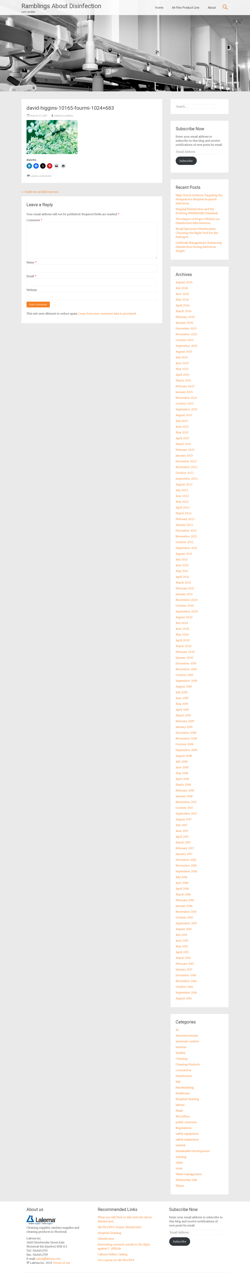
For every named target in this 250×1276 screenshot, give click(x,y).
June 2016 (182, 883)
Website (32, 290)
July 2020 (182, 623)
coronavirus (183, 1070)
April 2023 (182, 438)
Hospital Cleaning (187, 1099)
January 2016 (184, 906)
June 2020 (182, 628)
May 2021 (182, 571)
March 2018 (183, 784)
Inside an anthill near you (40, 191)
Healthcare (183, 1093)
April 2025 (182, 374)
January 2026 (184, 322)
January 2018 (184, 796)
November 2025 (186, 334)
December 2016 (186, 859)
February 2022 (185, 519)
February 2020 (185, 652)
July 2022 (182, 490)
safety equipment (187, 1133)
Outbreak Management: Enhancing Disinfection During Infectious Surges (199, 247)
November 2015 (186, 911)
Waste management (189, 1174)
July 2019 (181, 692)
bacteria (181, 1047)
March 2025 (183, 380)
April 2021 (182, 576)
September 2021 (186, 548)
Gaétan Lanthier (63, 115)
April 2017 (182, 836)
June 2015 (182, 940)
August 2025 (184, 351)
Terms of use (61, 1262)
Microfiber (183, 1116)
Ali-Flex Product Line (185, 7)
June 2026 (182, 294)
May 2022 (182, 501)
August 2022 (184, 484)
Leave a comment (40, 175)
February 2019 (185, 721)
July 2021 (182, 559)
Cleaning (182, 1058)
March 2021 (183, 582)
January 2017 (184, 854)
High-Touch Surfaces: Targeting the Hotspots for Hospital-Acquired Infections (199, 199)
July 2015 (181, 934)
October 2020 (185, 605)
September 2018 (186, 750)
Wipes (180, 1185)
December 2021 (186, 530)
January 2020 (184, 657)
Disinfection (184, 1076)
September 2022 (187, 478)
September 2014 (186, 992)
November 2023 (186, 397)
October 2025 (185, 340)
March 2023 (183, 444)
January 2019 (184, 727)
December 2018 (186, 732)
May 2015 (182, 946)
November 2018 (186, 738)
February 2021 (185, 588)
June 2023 (182, 426)
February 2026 (185, 317)
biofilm (180, 1053)
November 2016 (186, 865)
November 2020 (186, 600)
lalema (180, 1105)
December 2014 (186, 975)
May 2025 (182, 369)
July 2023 (182, 421)
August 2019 (184, 686)
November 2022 (186, 467)
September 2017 (186, 813)
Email (31, 276)
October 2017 (184, 807)
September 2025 (186, 345)
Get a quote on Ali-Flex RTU (116, 1260)
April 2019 (182, 709)
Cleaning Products (188, 1064)
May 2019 (182, 704)
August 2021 (184, 553)
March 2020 (183, 646)
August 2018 (184, 755)
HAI (178, 1081)
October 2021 (184, 542)
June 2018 (182, 767)
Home (159, 7)
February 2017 (185, 848)
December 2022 (186, 461)
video (179, 1162)
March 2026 (183, 311)
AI (177, 1029)
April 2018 (182, 779)
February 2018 (185, 790)
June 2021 (182, 565)
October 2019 (184, 675)
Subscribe (186, 161)
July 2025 (182, 357)
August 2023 (184, 415)
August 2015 (184, 929)
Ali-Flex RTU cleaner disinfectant (119, 1227)
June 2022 (182, 496)
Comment (34, 220)
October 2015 (184, 917)
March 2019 (183, 715)
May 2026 (182, 299)
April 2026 (183, 305)
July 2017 (181, 825)
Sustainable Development (193, 1151)
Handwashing (185, 1087)
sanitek (180, 1145)
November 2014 (186, 981)
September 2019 (186, 680)
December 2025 (186, 328)
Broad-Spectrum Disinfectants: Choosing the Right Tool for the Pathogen (197, 233)
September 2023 (186, 409)
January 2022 (184, 525)
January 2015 (184, 969)
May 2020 (182, 634)
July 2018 (181, 761)
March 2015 (183, 958)
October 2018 (184, 744)
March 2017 (183, 842)
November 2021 (186, 536)
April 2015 (182, 952)
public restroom (186, 1122)
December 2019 (186, 663)
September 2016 (186, 871)
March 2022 (183, 513)
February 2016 (185, 900)
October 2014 (184, 986)
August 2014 (184, 998)
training (181, 1156)
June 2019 (182, 698)
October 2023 (184, 403)
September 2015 (186, 923)
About (212, 7)
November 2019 (186, 669)
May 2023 (182, 432)
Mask (179, 1110)
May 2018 (182, 773)
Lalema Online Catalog (113, 1254)
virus (179, 1168)
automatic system (187, 1041)
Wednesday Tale (186, 1180)
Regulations (183, 1128)
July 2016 (181, 877)
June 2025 (182, 363)
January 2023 (184, 455)
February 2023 (185, 449)
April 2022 (183, 507)
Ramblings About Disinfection (61, 6)
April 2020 (183, 640)
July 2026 (182, 288)
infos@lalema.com (48, 1258)
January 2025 (184, 392)
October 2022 (185, 473)
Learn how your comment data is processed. (107, 313)
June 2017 (182, 831)
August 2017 (184, 819)
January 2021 (184, 594)
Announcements (187, 1035)
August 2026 (184, 282)
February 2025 (185, 386)
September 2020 (187, 611)
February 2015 (185, 963)
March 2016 (183, 894)
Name (32, 262)
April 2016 (182, 888)
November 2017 (186, 802)
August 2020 (184, 617)
